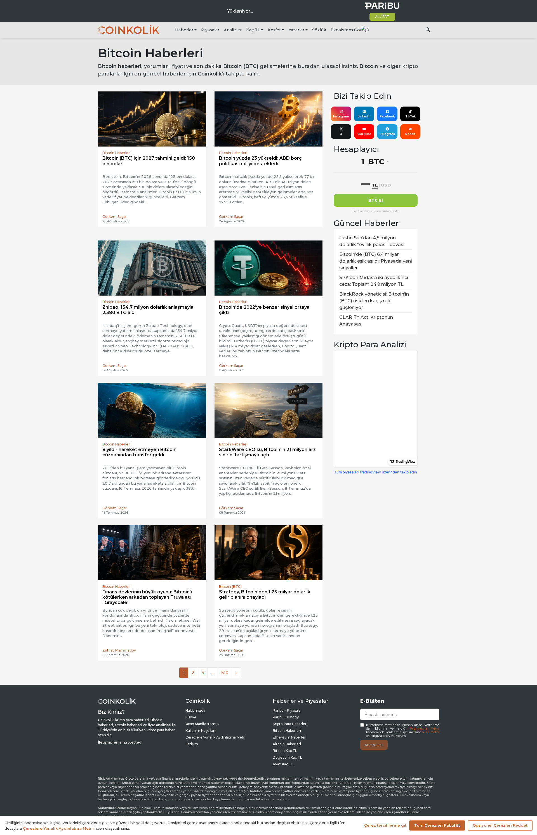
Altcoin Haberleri (287, 744)
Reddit (410, 134)
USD (386, 185)
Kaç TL (253, 29)
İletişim (191, 744)
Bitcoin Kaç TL (285, 751)
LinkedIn (364, 116)
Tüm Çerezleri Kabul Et (437, 825)
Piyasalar (210, 29)
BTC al (375, 200)
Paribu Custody (286, 717)
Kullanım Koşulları (200, 730)
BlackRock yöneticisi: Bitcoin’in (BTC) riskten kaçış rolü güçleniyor (374, 300)
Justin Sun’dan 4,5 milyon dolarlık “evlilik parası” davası (371, 241)
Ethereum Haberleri (290, 737)
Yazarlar (296, 29)
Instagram (341, 116)
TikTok (410, 116)
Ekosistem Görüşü (350, 29)
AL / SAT (382, 17)
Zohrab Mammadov (119, 650)
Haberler (184, 29)
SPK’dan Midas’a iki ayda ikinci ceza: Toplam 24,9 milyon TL (373, 281)
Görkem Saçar (114, 216)
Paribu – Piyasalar (287, 710)
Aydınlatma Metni (424, 728)
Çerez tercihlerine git (385, 825)
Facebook (387, 116)
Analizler (233, 29)
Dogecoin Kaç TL (287, 757)
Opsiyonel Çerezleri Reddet (500, 825)
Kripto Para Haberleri (290, 724)
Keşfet (274, 29)
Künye (190, 717)
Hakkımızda (195, 710)
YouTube (364, 134)
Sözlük (319, 29)
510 (225, 672)
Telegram (387, 134)
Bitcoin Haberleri (287, 730)
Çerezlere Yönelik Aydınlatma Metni (215, 737)
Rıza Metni (430, 732)
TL (375, 185)
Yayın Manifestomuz (202, 724)
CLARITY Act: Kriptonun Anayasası (366, 321)
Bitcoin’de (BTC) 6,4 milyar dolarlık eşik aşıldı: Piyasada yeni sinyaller (375, 261)
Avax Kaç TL (283, 764)
